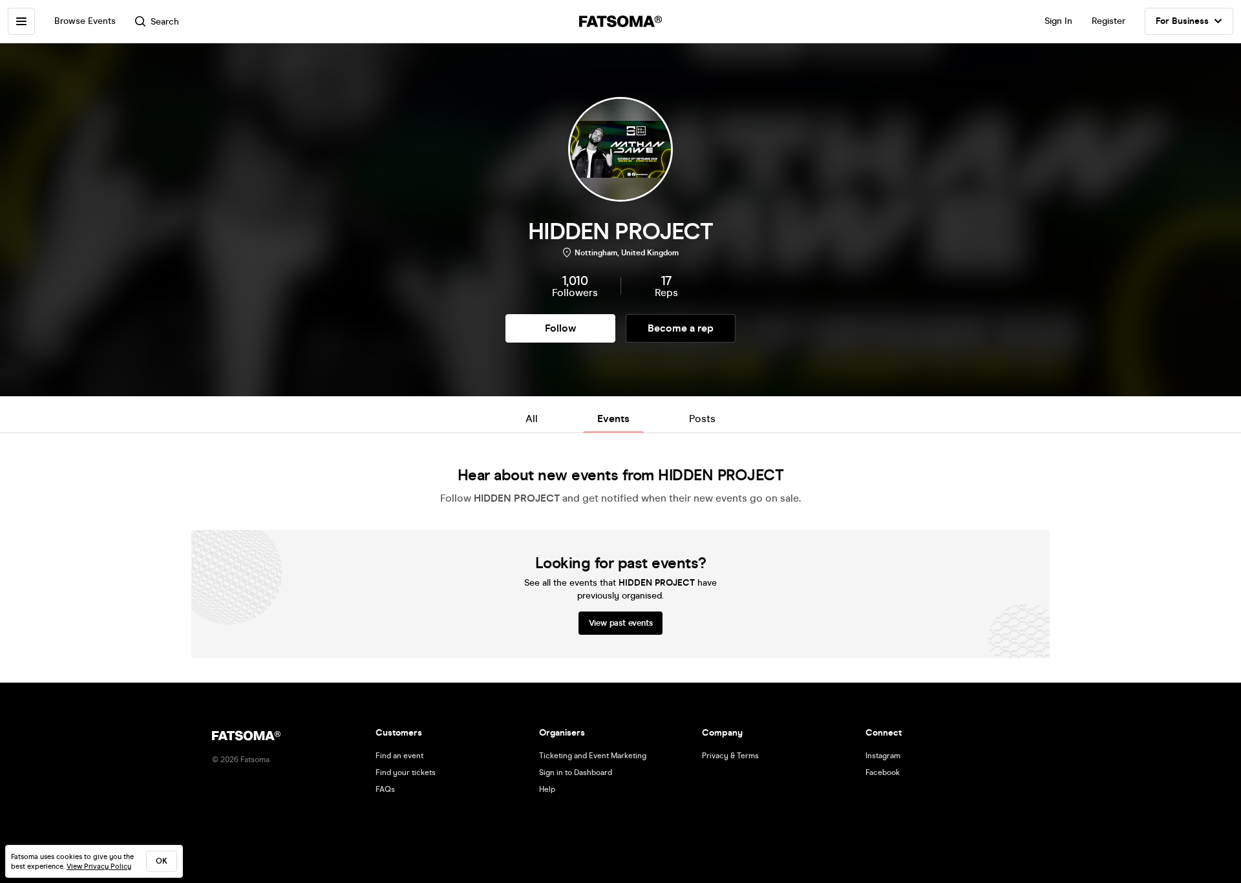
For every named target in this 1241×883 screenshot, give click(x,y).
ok (161, 861)
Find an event (399, 755)
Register (1108, 21)
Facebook (882, 772)
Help (547, 789)
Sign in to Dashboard (575, 772)
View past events (621, 623)
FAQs (385, 789)
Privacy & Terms (730, 755)
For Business (1182, 21)
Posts (702, 418)
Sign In (1058, 21)
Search (165, 21)
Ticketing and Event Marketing (592, 755)
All (531, 418)
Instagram (882, 755)
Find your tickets (406, 772)
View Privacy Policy (99, 866)
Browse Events (85, 21)
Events (613, 418)
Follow (560, 328)
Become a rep (681, 328)
